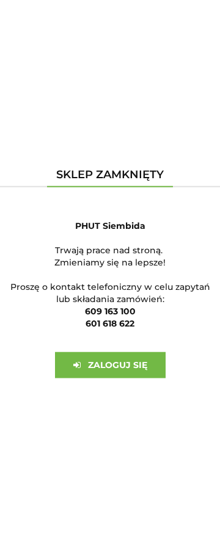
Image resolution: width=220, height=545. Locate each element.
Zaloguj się (114, 364)
